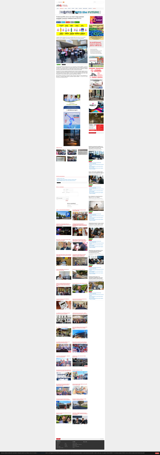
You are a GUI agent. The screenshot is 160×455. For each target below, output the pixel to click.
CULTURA (80, 8)
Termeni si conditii (75, 443)
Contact (73, 447)
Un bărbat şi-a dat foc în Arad (60, 178)
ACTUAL (73, 8)
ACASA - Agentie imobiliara (60, 447)
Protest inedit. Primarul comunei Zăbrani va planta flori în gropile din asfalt (66, 179)
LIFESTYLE (90, 8)
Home (58, 8)
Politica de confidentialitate (76, 446)
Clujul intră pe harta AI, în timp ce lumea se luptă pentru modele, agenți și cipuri (96, 224)
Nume (64, 189)
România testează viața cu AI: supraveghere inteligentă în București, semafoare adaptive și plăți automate (96, 277)
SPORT (77, 8)
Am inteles (157, 453)
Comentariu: (63, 192)
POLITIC (69, 8)
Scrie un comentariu (69, 206)
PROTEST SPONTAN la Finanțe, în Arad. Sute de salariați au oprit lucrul (66, 180)
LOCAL (66, 8)
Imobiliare (94, 8)
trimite (67, 200)
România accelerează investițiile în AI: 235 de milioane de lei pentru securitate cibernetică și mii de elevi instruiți (96, 147)
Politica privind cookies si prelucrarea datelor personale (77, 445)
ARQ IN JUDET (85, 8)
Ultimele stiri (61, 8)
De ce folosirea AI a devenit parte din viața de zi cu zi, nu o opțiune (95, 197)
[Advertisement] (72, 88)
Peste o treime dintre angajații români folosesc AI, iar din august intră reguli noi (96, 172)
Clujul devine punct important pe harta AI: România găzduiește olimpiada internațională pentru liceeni (96, 251)
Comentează (59, 64)
